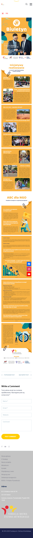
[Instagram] (9, 447)
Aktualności (5, 465)
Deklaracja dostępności (8, 477)
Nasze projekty (6, 462)
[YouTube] (5, 447)
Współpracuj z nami (7, 471)
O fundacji (4, 459)
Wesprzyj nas (5, 474)
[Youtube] (29, 274)
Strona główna (5, 456)
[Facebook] (1, 447)
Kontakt (3, 468)
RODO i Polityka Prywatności (10, 480)
